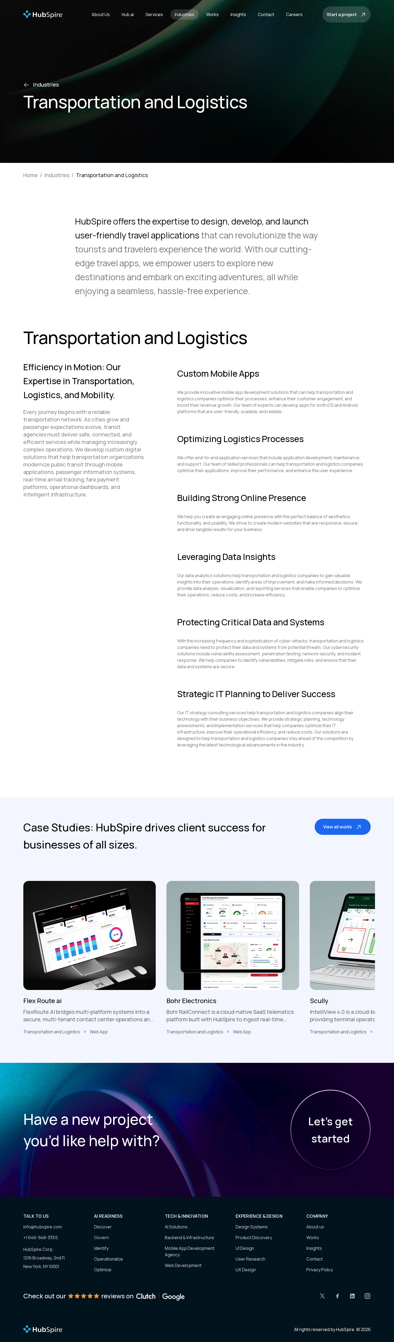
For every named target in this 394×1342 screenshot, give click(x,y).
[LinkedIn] (352, 1296)
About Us (101, 14)
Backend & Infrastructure (189, 1237)
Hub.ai (128, 14)
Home (30, 175)
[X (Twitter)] (322, 1296)
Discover (103, 1227)
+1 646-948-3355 (40, 1237)
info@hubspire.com (42, 1227)
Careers (294, 14)
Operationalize (108, 1259)
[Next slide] (350, 939)
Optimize (102, 1270)
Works (212, 14)
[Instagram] (367, 1296)
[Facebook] (337, 1296)
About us (315, 1227)
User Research (250, 1259)
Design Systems (252, 1227)
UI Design (245, 1248)
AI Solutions (176, 1227)
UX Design (246, 1270)
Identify (101, 1248)
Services (154, 14)
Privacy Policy (319, 1270)
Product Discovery (254, 1237)
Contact (266, 14)
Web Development (183, 1265)
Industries (184, 14)
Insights (238, 14)
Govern (101, 1237)
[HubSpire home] (42, 1329)
